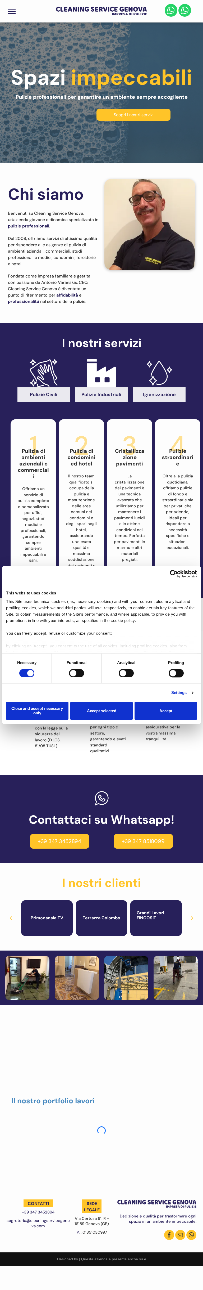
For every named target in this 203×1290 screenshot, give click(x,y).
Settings (179, 692)
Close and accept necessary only (37, 710)
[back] (11, 917)
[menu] (12, 11)
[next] (192, 917)
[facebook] (169, 1235)
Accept (165, 711)
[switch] (76, 673)
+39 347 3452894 (38, 1212)
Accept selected (101, 711)
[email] (180, 1235)
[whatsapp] (171, 11)
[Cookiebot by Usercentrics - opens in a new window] (174, 574)
